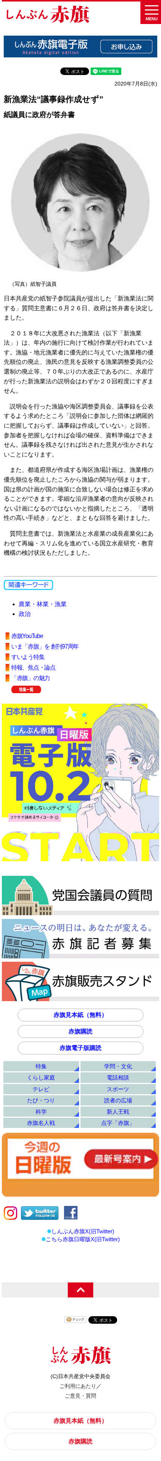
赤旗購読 (80, 1031)
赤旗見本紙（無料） (80, 1015)
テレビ (41, 1089)
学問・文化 (118, 1066)
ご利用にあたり (78, 1386)
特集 (41, 1066)
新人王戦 (118, 1111)
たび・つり (41, 1100)
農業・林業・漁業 (43, 604)
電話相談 (118, 1077)
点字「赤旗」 (118, 1123)
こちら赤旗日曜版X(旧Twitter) (83, 1239)
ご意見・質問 (80, 1396)
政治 (25, 614)
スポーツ (118, 1089)
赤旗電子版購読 (80, 1048)
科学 (41, 1111)
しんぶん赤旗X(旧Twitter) (82, 1231)
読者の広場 (118, 1100)
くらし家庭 (41, 1077)
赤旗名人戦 (41, 1123)
